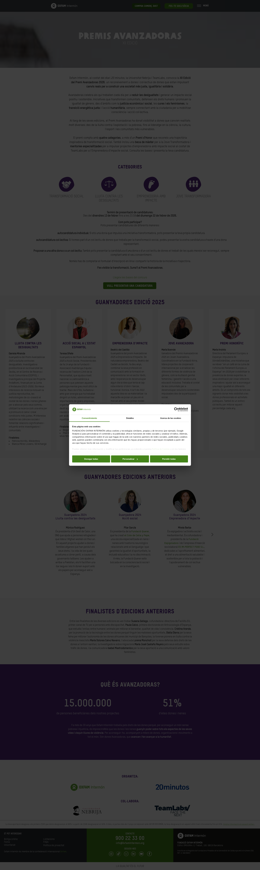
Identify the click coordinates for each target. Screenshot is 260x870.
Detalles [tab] (130, 418)
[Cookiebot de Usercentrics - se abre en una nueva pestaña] (176, 409)
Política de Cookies (161, 449)
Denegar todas (91, 459)
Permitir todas (169, 459)
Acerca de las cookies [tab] (170, 418)
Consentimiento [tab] (89, 418)
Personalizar (128, 459)
